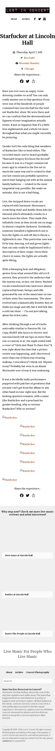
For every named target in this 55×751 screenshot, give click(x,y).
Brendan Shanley (29, 63)
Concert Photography (37, 672)
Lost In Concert (28, 10)
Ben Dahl (29, 57)
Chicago (29, 68)
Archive (26, 19)
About (14, 19)
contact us (6, 741)
